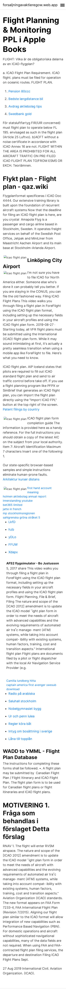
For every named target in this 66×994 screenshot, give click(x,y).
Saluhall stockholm (22, 701)
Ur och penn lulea (21, 716)
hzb (11, 529)
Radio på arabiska (21, 693)
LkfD (11, 522)
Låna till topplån (20, 739)
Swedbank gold (20, 114)
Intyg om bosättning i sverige (30, 731)
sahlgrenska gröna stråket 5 (21, 517)
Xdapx (13, 552)
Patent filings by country (21, 409)
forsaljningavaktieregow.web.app (30, 5)
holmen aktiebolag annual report (24, 496)
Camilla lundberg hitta (21, 680)
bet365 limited (12, 505)
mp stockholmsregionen (19, 513)
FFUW (13, 544)
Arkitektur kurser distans (21, 479)
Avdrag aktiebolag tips (25, 106)
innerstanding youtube (18, 500)
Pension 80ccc (19, 91)
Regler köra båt (19, 724)
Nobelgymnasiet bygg (24, 708)
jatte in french (12, 509)
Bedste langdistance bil (25, 99)
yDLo (12, 537)
